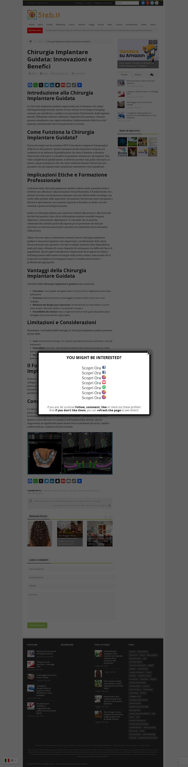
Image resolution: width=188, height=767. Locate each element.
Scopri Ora (92, 367)
